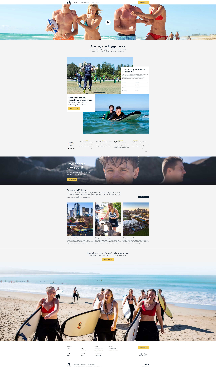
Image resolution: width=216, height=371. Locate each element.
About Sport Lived (72, 179)
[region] (113, 144)
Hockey (124, 85)
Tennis (137, 90)
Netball (137, 85)
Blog (93, 2)
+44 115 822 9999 (112, 348)
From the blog (98, 355)
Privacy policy (76, 364)
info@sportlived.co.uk (113, 350)
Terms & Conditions (91, 364)
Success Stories (98, 353)
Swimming (124, 90)
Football (137, 82)
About (97, 2)
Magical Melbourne (85, 2)
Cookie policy (83, 364)
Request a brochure (144, 2)
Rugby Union (138, 87)
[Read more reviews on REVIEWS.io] (71, 148)
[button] (77, 144)
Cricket (124, 82)
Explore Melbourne (144, 196)
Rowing (123, 87)
